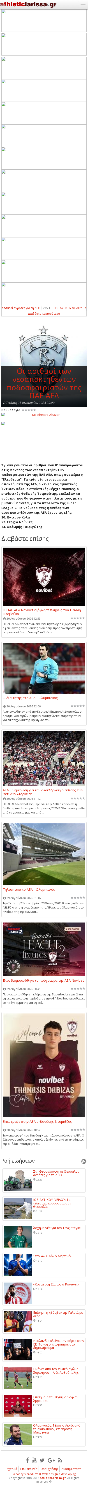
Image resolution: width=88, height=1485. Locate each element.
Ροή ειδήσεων (18, 1160)
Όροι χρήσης (49, 1469)
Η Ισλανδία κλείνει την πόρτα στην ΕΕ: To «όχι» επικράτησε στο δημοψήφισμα (58, 1344)
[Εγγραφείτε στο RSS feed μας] (60, 1460)
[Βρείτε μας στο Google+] (51, 1460)
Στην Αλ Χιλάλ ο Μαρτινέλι (53, 1256)
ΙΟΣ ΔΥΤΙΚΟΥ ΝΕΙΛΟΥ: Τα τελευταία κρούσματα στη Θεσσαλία (52, 1203)
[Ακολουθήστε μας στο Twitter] (42, 1460)
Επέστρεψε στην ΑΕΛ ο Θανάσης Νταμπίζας (37, 1122)
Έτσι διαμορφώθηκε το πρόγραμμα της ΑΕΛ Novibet (43, 980)
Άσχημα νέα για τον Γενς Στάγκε (57, 1227)
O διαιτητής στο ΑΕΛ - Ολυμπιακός (30, 698)
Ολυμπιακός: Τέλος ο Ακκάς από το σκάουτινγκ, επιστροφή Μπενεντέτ (56, 1429)
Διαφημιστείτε (71, 1469)
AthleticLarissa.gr (53, 1478)
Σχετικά (12, 1469)
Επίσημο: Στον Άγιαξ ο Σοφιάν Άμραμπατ (55, 1398)
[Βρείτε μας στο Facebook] (27, 1460)
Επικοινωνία (28, 1469)
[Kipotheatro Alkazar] (44, 414)
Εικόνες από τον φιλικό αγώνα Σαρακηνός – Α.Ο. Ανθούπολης (56, 1370)
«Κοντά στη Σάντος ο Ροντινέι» (56, 1284)
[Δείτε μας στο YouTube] (34, 1460)
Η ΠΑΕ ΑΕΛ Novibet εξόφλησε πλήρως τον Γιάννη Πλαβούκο (42, 611)
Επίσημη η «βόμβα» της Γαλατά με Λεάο (58, 1314)
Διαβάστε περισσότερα (44, 313)
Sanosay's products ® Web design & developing (44, 1474)
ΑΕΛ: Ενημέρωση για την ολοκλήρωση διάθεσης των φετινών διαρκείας (43, 791)
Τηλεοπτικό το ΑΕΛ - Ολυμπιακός (29, 890)
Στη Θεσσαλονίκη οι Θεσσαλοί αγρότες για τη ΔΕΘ (56, 1173)
